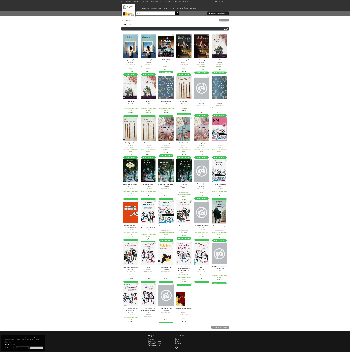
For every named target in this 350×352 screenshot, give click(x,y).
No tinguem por (166, 267)
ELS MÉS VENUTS (168, 8)
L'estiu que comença (148, 184)
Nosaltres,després (201, 60)
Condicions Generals (154, 341)
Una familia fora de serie (184, 225)
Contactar (178, 343)
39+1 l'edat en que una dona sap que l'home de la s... (148, 310)
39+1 (148, 267)
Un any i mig (166, 143)
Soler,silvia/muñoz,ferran (130, 227)
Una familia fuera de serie (201, 225)
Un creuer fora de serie (219, 184)
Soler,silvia (183, 145)
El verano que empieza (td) (166, 184)
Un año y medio (183, 143)
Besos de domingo (201, 101)
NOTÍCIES (193, 8)
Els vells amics (184, 101)
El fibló (219, 60)
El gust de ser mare (166, 308)
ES (219, 1)
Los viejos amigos (130, 143)
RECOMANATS (156, 8)
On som (177, 341)
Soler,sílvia (130, 62)
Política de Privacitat (154, 343)
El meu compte (225, 1)
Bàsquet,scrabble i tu (130, 225)
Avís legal (151, 339)
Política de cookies (154, 345)
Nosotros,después (183, 60)
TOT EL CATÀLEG (182, 8)
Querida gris (130, 60)
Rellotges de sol (166, 101)
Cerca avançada (184, 12)
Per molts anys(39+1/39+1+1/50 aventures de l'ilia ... (184, 268)
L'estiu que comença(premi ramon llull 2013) (184, 186)
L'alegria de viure (166, 59)
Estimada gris (148, 60)
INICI (138, 8)
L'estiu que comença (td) (130, 184)
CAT (216, 1)
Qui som (177, 339)
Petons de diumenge (219, 225)
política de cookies (9, 344)
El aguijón (131, 101)
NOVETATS (145, 8)
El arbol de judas (202, 184)
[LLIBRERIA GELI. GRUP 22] (128, 17)
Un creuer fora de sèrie (219, 143)
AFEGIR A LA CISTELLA (130, 74)
